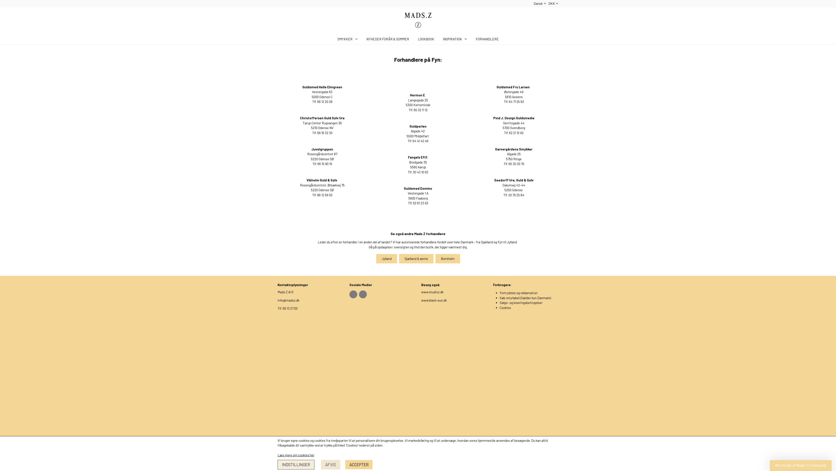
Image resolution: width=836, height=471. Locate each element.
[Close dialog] (461, 165)
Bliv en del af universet (418, 297)
